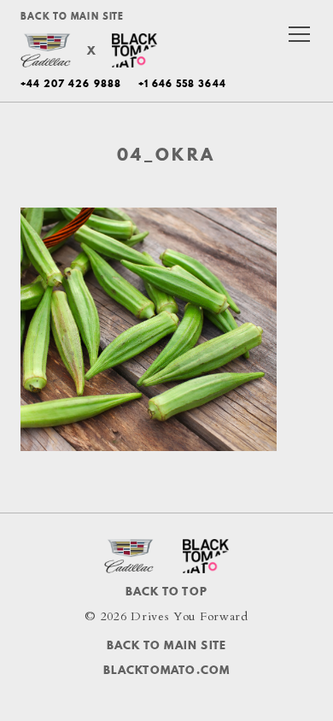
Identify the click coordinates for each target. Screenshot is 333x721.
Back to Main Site (72, 16)
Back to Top (166, 591)
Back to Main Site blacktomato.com (167, 657)
